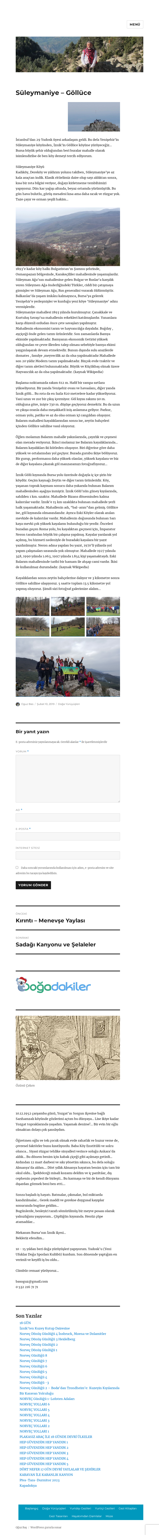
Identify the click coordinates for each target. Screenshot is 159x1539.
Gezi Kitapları (128, 1508)
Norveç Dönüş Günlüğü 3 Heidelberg (47, 1339)
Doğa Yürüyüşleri (69, 703)
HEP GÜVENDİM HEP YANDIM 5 (44, 1464)
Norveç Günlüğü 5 (33, 1372)
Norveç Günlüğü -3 (34, 1382)
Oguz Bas (27, 703)
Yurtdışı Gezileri (80, 1508)
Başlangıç (31, 1508)
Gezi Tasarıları (58, 1516)
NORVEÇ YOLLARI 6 (35, 1404)
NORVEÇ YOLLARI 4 (35, 1415)
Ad (19, 810)
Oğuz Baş (21, 1527)
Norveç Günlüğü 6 (33, 1366)
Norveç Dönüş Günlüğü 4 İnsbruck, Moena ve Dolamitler (63, 1334)
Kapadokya (28, 1485)
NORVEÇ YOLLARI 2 (35, 1426)
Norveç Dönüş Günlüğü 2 (39, 1345)
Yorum (22, 751)
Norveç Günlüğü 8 (33, 1355)
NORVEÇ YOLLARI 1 (34, 1431)
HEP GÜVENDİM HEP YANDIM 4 (44, 1458)
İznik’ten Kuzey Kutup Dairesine (45, 1328)
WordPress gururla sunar (45, 1527)
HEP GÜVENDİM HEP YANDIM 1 (44, 1442)
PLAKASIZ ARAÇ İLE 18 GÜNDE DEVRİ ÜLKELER (56, 1437)
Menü (135, 24)
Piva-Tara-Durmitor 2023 (40, 1480)
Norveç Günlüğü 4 (33, 1377)
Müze (109, 1516)
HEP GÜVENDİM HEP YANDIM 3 (44, 1453)
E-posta (23, 829)
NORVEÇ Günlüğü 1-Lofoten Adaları (47, 1399)
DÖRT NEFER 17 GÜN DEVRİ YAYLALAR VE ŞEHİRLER (60, 1469)
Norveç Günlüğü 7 (33, 1361)
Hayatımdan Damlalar (87, 1516)
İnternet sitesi (28, 847)
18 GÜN (25, 1323)
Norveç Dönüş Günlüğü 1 (38, 1350)
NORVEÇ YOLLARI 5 (35, 1410)
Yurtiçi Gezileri (105, 1508)
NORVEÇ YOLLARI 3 (34, 1420)
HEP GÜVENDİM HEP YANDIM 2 (44, 1448)
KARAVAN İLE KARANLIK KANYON (46, 1475)
